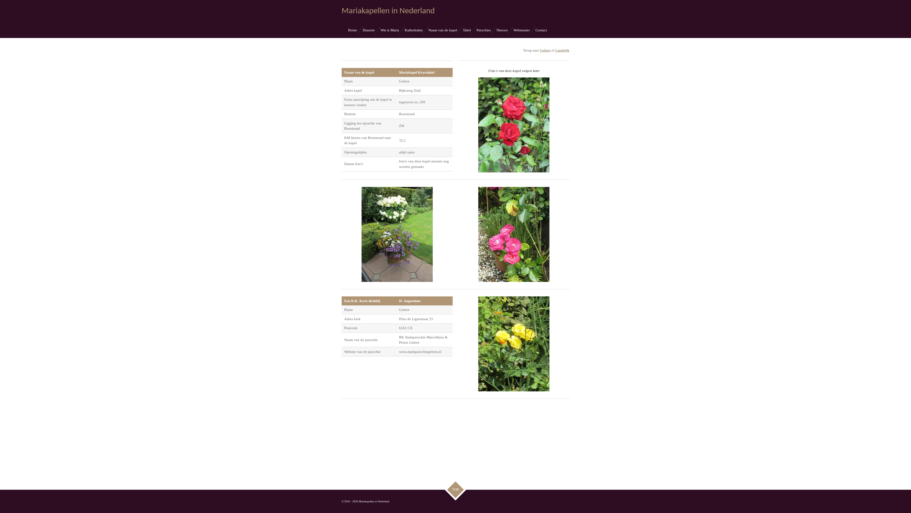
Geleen (545, 50)
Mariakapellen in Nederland (388, 11)
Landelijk (562, 50)
